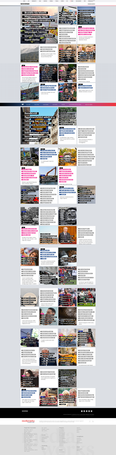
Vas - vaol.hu (44, 427)
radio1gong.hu (79, 448)
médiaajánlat (92, 414)
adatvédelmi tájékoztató (67, 414)
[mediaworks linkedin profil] (93, 421)
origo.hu (43, 441)
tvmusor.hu (61, 445)
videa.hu (78, 441)
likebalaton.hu (62, 435)
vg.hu (43, 447)
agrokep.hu (44, 448)
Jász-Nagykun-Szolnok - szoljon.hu (31, 444)
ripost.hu (78, 427)
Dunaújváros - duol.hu (28, 436)
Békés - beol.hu (27, 432)
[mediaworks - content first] (28, 421)
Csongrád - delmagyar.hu (29, 435)
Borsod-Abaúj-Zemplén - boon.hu (30, 434)
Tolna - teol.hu (27, 451)
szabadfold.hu (44, 438)
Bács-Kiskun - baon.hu (28, 429)
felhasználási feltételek (75, 414)
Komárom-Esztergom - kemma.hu (30, 445)
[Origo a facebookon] (82, 411)
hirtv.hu (43, 439)
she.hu (78, 432)
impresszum (87, 414)
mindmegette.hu (62, 438)
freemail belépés (91, 4)
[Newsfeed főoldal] (25, 411)
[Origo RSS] (91, 411)
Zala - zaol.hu (44, 430)
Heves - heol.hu (27, 442)
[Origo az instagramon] (86, 411)
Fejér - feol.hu (27, 438)
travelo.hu (61, 439)
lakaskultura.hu (62, 432)
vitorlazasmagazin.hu (63, 442)
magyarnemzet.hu (45, 436)
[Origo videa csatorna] (89, 411)
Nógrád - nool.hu (27, 447)
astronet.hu (61, 429)
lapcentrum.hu (79, 442)
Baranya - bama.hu (28, 431)
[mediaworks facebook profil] (90, 421)
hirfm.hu (78, 450)
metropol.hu (79, 429)
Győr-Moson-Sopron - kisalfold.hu (30, 439)
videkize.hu (61, 444)
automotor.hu (61, 431)
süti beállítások (82, 414)
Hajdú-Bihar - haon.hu (28, 441)
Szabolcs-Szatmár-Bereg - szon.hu (31, 449)
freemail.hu (79, 438)
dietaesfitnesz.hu (62, 441)
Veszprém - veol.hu (45, 429)
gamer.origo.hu (62, 434)
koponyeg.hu (79, 439)
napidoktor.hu (61, 436)
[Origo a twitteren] (84, 411)
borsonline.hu (61, 451)
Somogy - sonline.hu (28, 448)
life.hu (78, 430)
